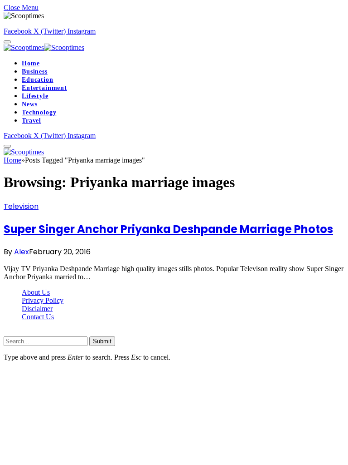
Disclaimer (37, 308)
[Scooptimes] (44, 47)
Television (21, 206)
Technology (39, 112)
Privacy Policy (42, 300)
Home (30, 63)
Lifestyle (35, 96)
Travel (31, 120)
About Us (36, 292)
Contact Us (38, 317)
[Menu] (7, 41)
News (29, 104)
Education (37, 79)
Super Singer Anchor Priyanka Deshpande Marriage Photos (168, 229)
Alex (21, 252)
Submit (102, 341)
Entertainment (44, 87)
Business (35, 71)
